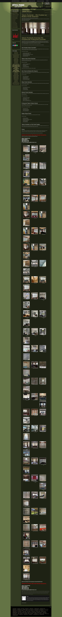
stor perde (14, 84)
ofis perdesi (16, 72)
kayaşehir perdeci (17, 84)
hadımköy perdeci (16, 60)
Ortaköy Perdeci (31, 608)
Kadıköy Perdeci (36, 610)
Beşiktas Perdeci (41, 609)
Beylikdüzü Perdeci (15, 612)
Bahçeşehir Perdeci (20, 609)
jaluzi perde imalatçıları (17, 66)
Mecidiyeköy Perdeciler (21, 610)
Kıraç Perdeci (22, 608)
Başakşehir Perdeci (43, 611)
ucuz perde (41, 593)
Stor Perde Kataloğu (14, 23)
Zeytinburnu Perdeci (37, 608)
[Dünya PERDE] (18, 7)
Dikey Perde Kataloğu (14, 17)
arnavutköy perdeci (16, 76)
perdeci (16, 67)
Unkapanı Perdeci (31, 609)
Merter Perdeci (27, 608)
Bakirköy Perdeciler (25, 609)
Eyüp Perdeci (19, 612)
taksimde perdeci (25, 593)
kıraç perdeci (17, 57)
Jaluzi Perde (26, 610)
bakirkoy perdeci (16, 74)
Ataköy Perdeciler (46, 609)
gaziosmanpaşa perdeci (16, 55)
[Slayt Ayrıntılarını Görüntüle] (35, 28)
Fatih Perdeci (30, 614)
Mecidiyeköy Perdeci (15, 615)
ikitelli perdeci (14, 57)
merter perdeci (18, 54)
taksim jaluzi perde (30, 592)
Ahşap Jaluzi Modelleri (15, 13)
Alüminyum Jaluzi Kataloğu (15, 14)
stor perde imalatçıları (17, 65)
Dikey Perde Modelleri (15, 18)
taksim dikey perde (26, 592)
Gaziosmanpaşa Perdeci (36, 614)
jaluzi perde (18, 82)
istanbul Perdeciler (41, 610)
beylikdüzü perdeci (16, 59)
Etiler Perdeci (28, 611)
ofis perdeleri (16, 70)
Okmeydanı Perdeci (31, 610)
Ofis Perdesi (18, 608)
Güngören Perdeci (24, 612)
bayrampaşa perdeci (16, 79)
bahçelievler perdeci (16, 77)
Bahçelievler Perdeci (42, 608)
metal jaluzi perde (16, 73)
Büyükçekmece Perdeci (15, 614)
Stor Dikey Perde (14, 22)
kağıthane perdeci (14, 54)
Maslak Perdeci (14, 611)
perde (16, 69)
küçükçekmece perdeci (16, 56)
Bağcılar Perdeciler (15, 610)
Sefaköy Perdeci (21, 614)
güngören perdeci (14, 83)
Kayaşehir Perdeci (38, 611)
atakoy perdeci (16, 62)
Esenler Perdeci (29, 612)
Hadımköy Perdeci (42, 614)
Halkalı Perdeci (33, 611)
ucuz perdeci (44, 593)
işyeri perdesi (16, 68)
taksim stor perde (38, 592)
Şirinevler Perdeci (19, 611)
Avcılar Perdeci (14, 608)
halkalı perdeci (17, 83)
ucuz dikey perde (29, 593)
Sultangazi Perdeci (36, 609)
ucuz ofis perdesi (38, 593)
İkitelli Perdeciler (15, 609)
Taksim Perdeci (44, 612)
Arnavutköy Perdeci (39, 612)
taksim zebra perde (43, 592)
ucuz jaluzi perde (34, 593)
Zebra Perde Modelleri (15, 27)
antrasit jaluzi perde (16, 78)
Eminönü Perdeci (26, 614)
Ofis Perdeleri (14, 19)
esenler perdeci (15, 82)
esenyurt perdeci (16, 61)
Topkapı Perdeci (46, 610)
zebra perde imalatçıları (17, 65)
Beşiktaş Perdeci (34, 612)
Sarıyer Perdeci (24, 611)
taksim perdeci (34, 592)
